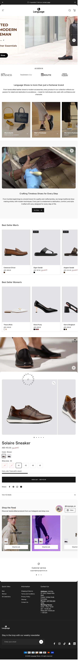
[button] (72, 151)
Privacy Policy (25, 596)
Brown (4, 272)
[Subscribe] (41, 642)
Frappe (6, 329)
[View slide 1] (36, 575)
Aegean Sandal (69, 268)
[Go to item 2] (36, 437)
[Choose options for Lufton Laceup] (66, 541)
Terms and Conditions (28, 594)
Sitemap (23, 599)
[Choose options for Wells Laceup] (6, 541)
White (4, 329)
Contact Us (24, 602)
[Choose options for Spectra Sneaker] (41, 541)
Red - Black (38, 329)
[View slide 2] (39, 575)
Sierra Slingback (69, 325)
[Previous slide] (3, 40)
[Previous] (3, 2)
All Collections (6, 596)
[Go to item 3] (39, 437)
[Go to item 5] (43, 437)
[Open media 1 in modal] (54, 383)
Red (36, 329)
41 (11, 465)
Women (4, 594)
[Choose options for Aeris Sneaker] (36, 541)
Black (34, 272)
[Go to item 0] (34, 437)
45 (40, 465)
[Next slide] (74, 40)
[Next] (75, 2)
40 (5, 465)
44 (33, 465)
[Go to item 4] (41, 437)
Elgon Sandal (38, 268)
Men (3, 591)
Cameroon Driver (10, 268)
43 (26, 465)
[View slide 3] (41, 575)
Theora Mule (8, 325)
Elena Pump (38, 325)
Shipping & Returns (27, 591)
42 (19, 465)
